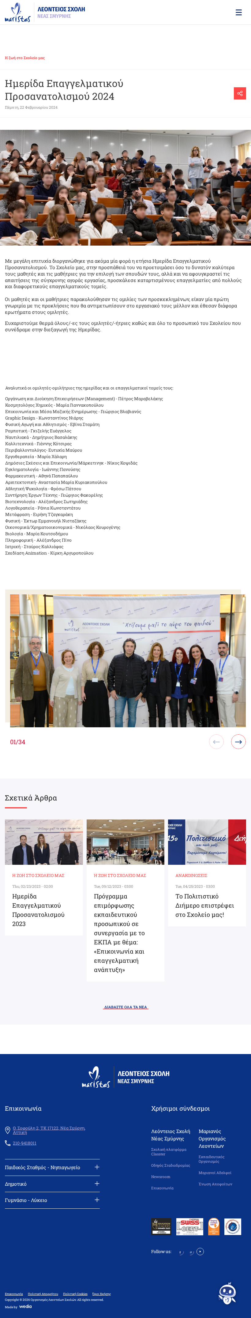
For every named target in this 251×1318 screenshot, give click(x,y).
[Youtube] (200, 1251)
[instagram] (190, 1251)
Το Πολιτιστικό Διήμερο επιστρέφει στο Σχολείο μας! (204, 905)
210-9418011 (24, 1143)
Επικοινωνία (162, 1188)
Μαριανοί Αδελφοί (215, 1172)
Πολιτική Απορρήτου (43, 1294)
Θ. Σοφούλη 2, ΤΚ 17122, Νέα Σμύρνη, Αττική (49, 1130)
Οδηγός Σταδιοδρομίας (170, 1165)
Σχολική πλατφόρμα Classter (168, 1152)
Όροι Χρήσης (101, 1294)
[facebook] (180, 1251)
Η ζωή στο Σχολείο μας (25, 57)
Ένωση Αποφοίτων (215, 1184)
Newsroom (160, 1176)
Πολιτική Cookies (75, 1294)
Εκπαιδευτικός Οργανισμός (211, 1159)
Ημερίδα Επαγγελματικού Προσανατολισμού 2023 (38, 910)
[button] (238, 12)
